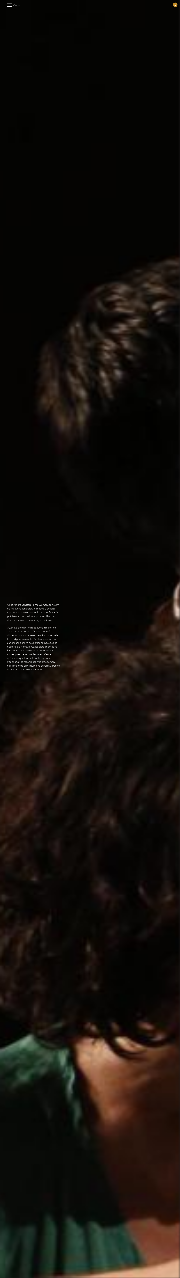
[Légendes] (175, 5)
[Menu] (10, 5)
